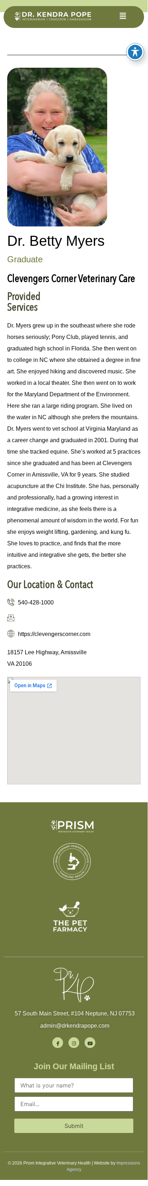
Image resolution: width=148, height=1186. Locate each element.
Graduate (25, 259)
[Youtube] (90, 1042)
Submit (74, 1125)
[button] (123, 16)
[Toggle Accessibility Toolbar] (135, 52)
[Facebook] (57, 1042)
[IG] (73, 1042)
